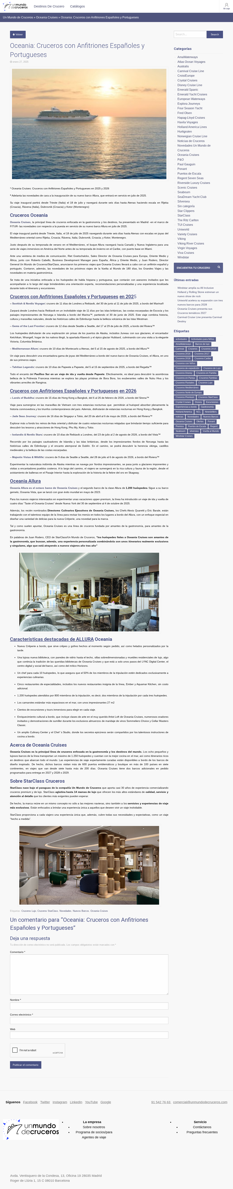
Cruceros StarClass (47, 911)
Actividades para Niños (202, 339)
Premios (180, 426)
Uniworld (183, 229)
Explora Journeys (188, 103)
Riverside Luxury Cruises (193, 182)
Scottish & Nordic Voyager (28, 303)
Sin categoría (186, 206)
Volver (19, 34)
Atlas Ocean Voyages (191, 61)
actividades (181, 339)
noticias (179, 416)
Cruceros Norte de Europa (189, 392)
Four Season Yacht (189, 108)
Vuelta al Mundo (211, 431)
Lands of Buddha (23, 397)
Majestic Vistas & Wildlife (28, 457)
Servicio (200, 1122)
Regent (214, 426)
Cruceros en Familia (206, 373)
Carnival (180, 349)
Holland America (184, 412)
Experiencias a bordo (186, 407)
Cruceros (192, 349)
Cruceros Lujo (28, 911)
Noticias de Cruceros (191, 141)
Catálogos (77, 6)
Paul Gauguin (186, 164)
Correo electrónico (21, 1014)
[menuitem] (49, 6)
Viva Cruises (185, 252)
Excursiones (212, 402)
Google (105, 1102)
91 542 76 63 (161, 1102)
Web (12, 1029)
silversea (194, 431)
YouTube (91, 1102)
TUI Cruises (185, 224)
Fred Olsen (184, 113)
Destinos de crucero (49, 6)
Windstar (183, 257)
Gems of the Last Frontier (28, 326)
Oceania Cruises (20, 222)
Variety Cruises (187, 234)
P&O (180, 159)
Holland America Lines (192, 127)
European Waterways (191, 98)
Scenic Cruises (187, 187)
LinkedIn (76, 1102)
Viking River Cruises (190, 243)
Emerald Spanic (187, 89)
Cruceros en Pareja (185, 378)
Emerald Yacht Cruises (192, 94)
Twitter (45, 1102)
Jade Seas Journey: (24, 416)
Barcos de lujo (202, 344)
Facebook (30, 1102)
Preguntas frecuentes (202, 1132)
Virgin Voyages (187, 248)
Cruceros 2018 (183, 358)
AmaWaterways (187, 57)
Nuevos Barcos (81, 911)
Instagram (60, 1102)
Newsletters (211, 412)
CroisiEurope (186, 75)
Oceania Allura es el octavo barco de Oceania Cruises (44, 487)
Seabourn (183, 192)
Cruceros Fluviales (185, 382)
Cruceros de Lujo (212, 368)
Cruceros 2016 (183, 353)
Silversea (183, 201)
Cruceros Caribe (203, 358)
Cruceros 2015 (209, 349)
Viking (181, 238)
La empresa (92, 1122)
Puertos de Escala (189, 173)
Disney (198, 402)
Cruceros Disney (184, 373)
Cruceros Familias (208, 378)
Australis (183, 66)
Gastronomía (207, 407)
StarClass (183, 215)
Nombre (15, 999)
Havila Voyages (187, 122)
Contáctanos (202, 1127)
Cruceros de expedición (187, 368)
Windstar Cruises (184, 436)
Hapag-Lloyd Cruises (191, 117)
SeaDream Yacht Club (191, 196)
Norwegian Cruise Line (192, 136)
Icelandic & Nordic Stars (27, 434)
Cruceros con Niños (185, 363)
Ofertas (200, 421)
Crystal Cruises (187, 80)
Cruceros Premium (185, 397)
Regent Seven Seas (190, 178)
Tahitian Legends (23, 367)
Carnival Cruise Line (190, 71)
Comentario (17, 952)
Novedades (65, 911)
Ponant (182, 168)
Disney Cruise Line (189, 85)
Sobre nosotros (94, 1127)
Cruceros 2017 (202, 353)
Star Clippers (185, 210)
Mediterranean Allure (25, 348)
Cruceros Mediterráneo (187, 387)
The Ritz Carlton (188, 220)
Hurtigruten (184, 131)
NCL (198, 412)
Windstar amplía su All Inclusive (195, 287)
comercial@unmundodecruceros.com (200, 1102)
